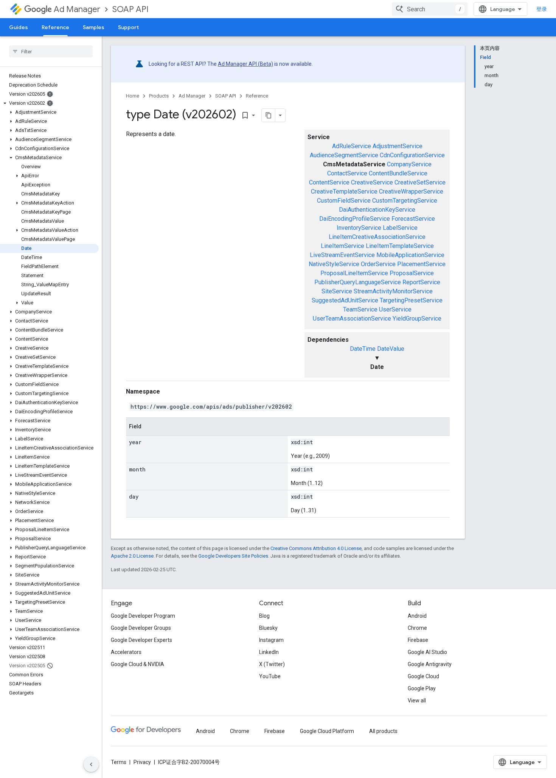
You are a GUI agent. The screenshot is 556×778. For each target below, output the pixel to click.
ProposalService (412, 273)
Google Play (422, 688)
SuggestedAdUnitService (345, 300)
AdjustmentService (397, 146)
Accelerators (126, 652)
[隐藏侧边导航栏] (91, 764)
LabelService (400, 227)
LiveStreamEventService (342, 255)
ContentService (329, 182)
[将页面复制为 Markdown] (268, 115)
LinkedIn (269, 652)
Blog (264, 616)
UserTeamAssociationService (352, 318)
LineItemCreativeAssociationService (377, 236)
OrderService (378, 264)
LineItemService (342, 246)
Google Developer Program (143, 616)
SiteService (336, 291)
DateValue (390, 348)
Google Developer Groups (141, 628)
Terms (118, 762)
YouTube (270, 676)
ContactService (347, 173)
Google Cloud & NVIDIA (137, 664)
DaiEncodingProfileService (354, 218)
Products (159, 96)
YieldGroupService (417, 318)
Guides (18, 27)
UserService (395, 309)
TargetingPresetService (411, 300)
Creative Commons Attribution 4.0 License (316, 548)
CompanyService (409, 164)
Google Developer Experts (141, 640)
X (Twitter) (272, 664)
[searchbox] (51, 51)
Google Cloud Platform (327, 731)
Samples (93, 27)
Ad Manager (77, 9)
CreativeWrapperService (411, 191)
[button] (49, 103)
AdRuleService (351, 146)
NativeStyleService (334, 264)
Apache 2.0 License (132, 556)
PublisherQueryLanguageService (357, 282)
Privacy (142, 762)
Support (128, 27)
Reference (55, 27)
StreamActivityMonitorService (393, 291)
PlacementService (421, 264)
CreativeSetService (420, 182)
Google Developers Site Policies (233, 556)
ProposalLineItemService (354, 273)
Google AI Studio (427, 652)
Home (132, 96)
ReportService (421, 282)
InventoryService (359, 227)
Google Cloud (423, 676)
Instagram (271, 640)
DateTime (363, 348)
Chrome (417, 628)
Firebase (418, 640)
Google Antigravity (430, 664)
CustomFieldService (344, 200)
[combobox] (429, 9)
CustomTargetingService (404, 200)
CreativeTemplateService (344, 191)
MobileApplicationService (410, 255)
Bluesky (268, 628)
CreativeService (372, 182)
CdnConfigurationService (412, 155)
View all (417, 700)
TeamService (360, 309)
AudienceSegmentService (344, 155)
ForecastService (413, 218)
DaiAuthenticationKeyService (377, 209)
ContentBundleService (398, 173)
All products (383, 731)
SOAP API (130, 9)
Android (417, 616)
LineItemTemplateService (400, 246)
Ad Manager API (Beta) (245, 64)
